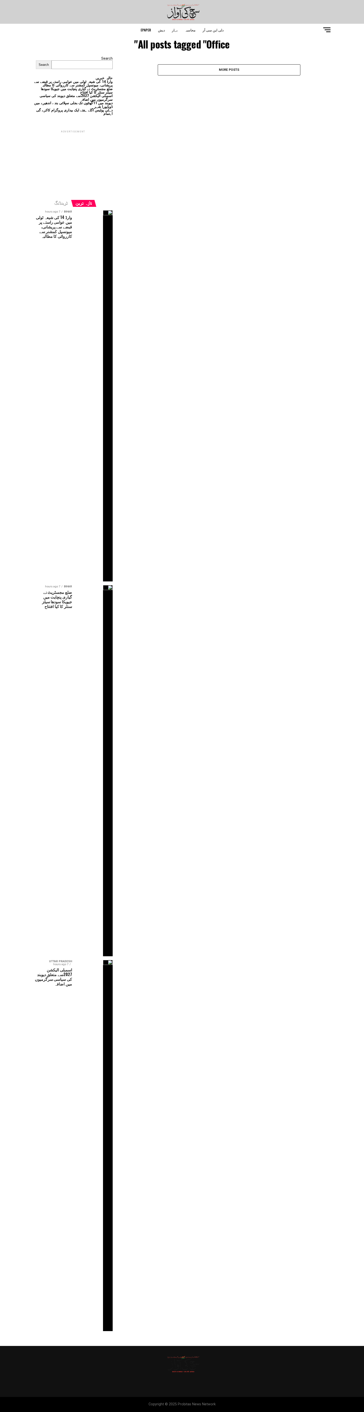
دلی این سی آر (213, 29)
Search (107, 58)
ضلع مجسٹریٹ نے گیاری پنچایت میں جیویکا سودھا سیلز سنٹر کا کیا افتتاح (77, 91)
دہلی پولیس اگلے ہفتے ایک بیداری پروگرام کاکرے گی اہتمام (74, 112)
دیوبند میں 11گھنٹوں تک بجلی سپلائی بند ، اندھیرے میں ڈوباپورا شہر (73, 105)
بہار (175, 29)
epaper (146, 29)
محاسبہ (190, 29)
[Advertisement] (73, 165)
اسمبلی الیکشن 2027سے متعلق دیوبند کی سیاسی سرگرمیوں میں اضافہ (76, 97)
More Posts (229, 70)
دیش (161, 29)
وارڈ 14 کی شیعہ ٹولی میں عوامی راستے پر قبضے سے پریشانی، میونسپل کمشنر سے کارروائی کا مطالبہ (73, 83)
